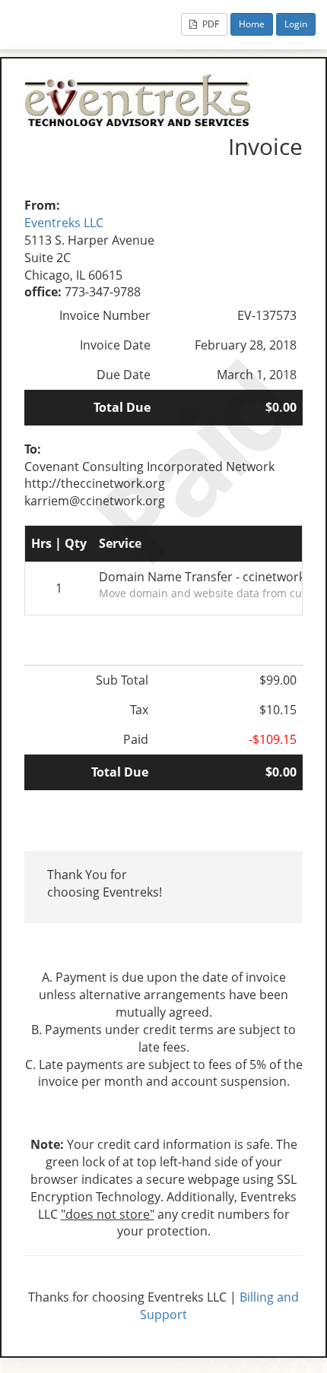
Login (295, 23)
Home (252, 23)
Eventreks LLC (63, 222)
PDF (209, 23)
